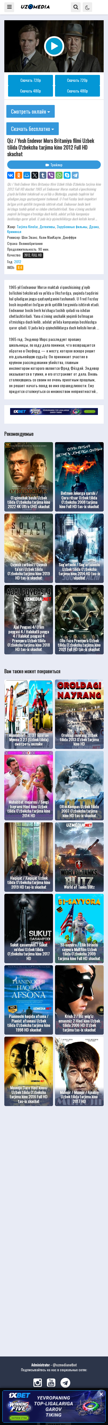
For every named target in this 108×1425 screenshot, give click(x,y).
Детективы (47, 226)
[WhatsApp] (59, 175)
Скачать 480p (30, 91)
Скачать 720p (30, 80)
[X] (34, 175)
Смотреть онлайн (29, 111)
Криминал (14, 231)
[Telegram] (75, 175)
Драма (94, 226)
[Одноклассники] (18, 175)
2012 (17, 261)
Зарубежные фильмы (72, 226)
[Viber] (51, 175)
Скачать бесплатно (31, 128)
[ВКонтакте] (10, 175)
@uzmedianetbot (65, 1364)
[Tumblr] (42, 175)
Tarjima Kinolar (27, 226)
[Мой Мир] (26, 175)
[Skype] (67, 175)
